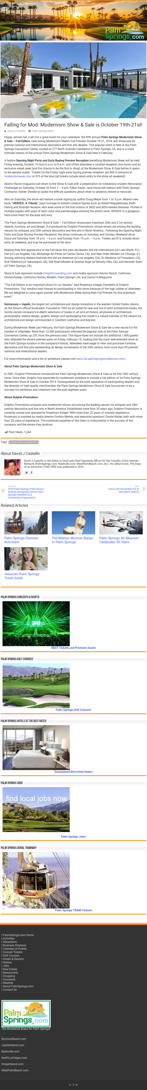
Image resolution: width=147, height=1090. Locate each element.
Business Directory (14, 945)
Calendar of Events (15, 948)
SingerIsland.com (12, 1064)
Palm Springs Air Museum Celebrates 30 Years (119, 540)
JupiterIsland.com (12, 1045)
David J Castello (16, 131)
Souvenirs (9, 979)
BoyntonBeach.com (13, 1039)
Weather (8, 983)
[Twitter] (76, 1085)
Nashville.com (10, 1051)
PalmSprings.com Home (18, 935)
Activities (8, 938)
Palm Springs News (43, 131)
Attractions (10, 942)
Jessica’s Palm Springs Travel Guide (21, 576)
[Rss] (70, 1085)
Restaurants (10, 972)
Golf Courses (11, 955)
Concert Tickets (12, 952)
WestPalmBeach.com (15, 1070)
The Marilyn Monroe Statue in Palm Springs (72, 540)
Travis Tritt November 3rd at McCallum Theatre (123, 489)
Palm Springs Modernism (24, 442)
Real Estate (10, 969)
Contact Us (10, 989)
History (7, 962)
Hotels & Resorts (13, 959)
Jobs (6, 965)
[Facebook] (73, 1085)
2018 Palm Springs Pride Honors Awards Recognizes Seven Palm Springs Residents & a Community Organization (26, 492)
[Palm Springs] (73, 21)
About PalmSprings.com (18, 986)
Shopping (9, 976)
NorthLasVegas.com (14, 1057)
